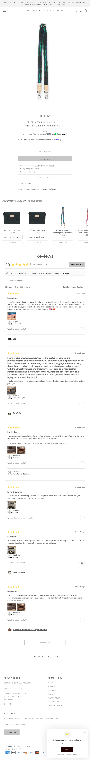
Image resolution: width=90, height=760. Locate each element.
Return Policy (53, 686)
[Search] (81, 11)
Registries (52, 690)
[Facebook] (4, 704)
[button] (46, 264)
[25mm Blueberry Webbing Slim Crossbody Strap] (62, 217)
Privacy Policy (54, 698)
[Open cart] (86, 10)
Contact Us (53, 694)
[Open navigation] (4, 11)
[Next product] (87, 225)
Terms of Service (55, 705)
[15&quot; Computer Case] (37, 217)
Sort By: (66, 287)
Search (51, 683)
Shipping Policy (54, 701)
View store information (28, 172)
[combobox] (12, 237)
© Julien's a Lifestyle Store (19, 746)
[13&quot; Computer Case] (12, 217)
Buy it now (45, 159)
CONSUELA (45, 116)
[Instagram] (10, 704)
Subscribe (11, 732)
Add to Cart (12, 243)
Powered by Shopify (13, 749)
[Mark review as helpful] (82, 329)
